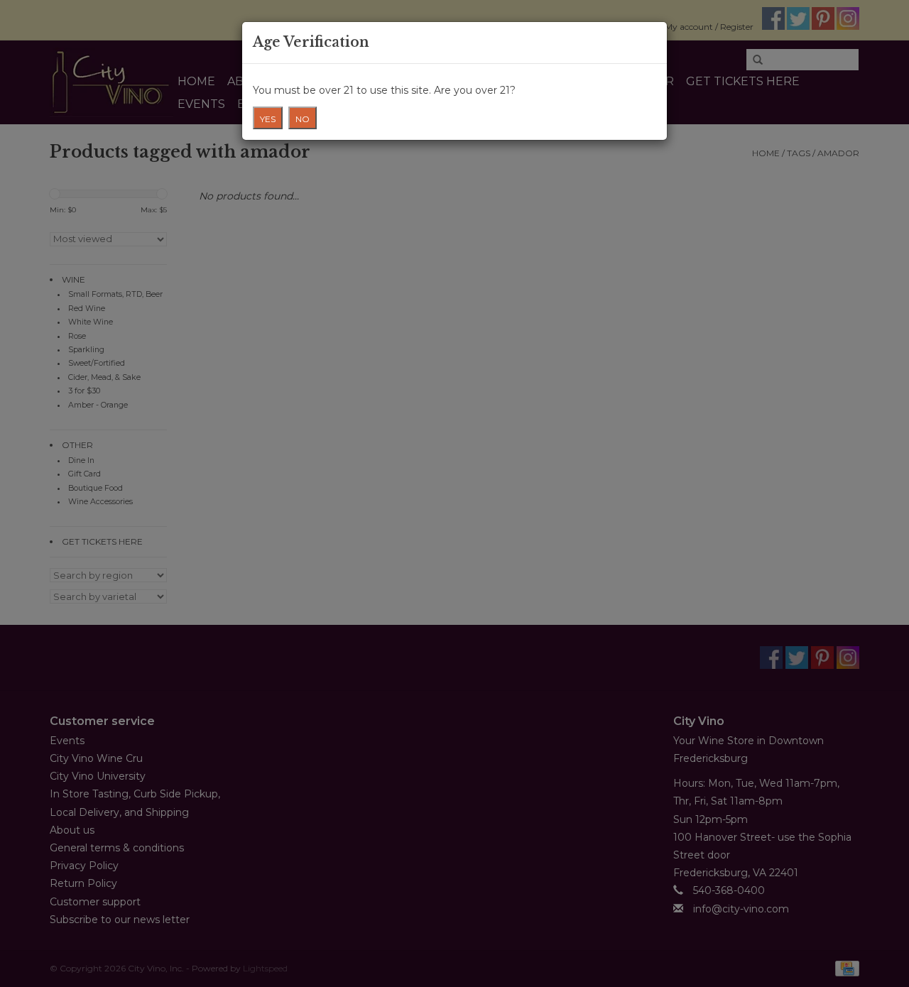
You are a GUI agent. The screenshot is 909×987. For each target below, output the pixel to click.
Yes (268, 119)
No (302, 119)
